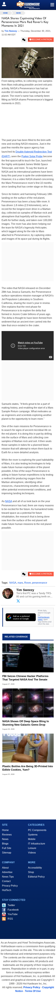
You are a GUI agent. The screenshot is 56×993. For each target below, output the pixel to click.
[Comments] (24, 39)
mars (20, 582)
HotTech (6, 890)
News (18, 13)
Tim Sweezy (25, 590)
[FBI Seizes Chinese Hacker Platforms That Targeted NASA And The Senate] (28, 657)
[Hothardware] (28, 5)
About (5, 867)
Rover (27, 582)
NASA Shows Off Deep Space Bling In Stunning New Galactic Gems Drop (25, 723)
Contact (6, 881)
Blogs (5, 843)
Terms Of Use (33, 991)
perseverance (39, 582)
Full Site (6, 848)
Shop (31, 872)
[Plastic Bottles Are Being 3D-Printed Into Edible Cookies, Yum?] (28, 747)
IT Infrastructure (36, 843)
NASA (8, 501)
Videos (32, 852)
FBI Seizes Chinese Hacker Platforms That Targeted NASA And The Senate (25, 678)
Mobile (31, 839)
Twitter (11, 905)
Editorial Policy (36, 876)
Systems (32, 834)
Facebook (13, 909)
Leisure (32, 848)
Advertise (7, 872)
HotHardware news (43, 618)
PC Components (37, 830)
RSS (10, 918)
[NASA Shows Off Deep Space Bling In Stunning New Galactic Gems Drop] (28, 702)
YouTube (13, 914)
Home (5, 830)
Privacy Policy (10, 885)
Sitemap (6, 852)
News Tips (8, 876)
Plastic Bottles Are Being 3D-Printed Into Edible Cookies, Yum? (27, 768)
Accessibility (35, 867)
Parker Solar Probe (32, 156)
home (5, 13)
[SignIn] (6, 4)
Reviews (7, 834)
